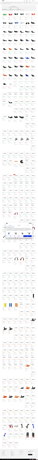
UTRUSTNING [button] (11, 2)
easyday (9, 459)
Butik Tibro (3, 453)
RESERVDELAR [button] (3, 2)
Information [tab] (19, 225)
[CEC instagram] (21, 452)
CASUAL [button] (22, 2)
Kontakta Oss (3, 452)
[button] (27, 0)
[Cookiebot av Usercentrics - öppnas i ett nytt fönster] (29, 223)
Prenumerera (30, 454)
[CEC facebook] (20, 452)
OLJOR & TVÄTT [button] (15, 2)
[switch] (16, 233)
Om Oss (3, 454)
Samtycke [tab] (10, 225)
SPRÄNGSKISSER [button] (7, 2)
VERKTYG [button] (30, 2)
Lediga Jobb (20, 454)
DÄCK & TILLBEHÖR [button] (26, 2)
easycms (7, 459)
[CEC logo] (4, 0)
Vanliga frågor (12, 452)
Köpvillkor (12, 453)
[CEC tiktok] (22, 452)
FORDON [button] (19, 2)
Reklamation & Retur (13, 454)
